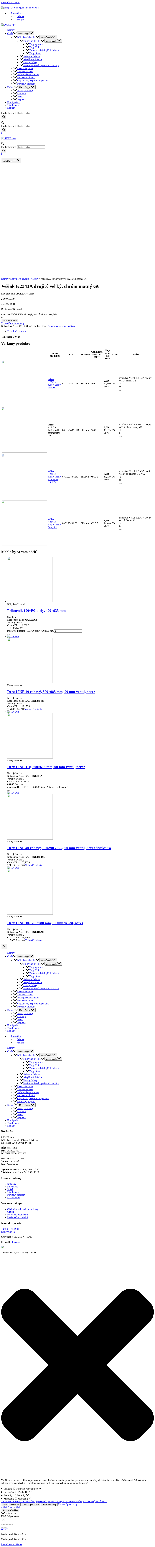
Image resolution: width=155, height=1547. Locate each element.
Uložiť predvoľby (49, 1504)
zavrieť (4, 1529)
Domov (11, 30)
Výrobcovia (13, 105)
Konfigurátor (13, 102)
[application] (15, 33)
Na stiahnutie (13, 1197)
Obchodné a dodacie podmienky (22, 1209)
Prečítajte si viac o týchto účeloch (91, 1501)
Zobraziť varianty (33, 709)
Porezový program (26, 83)
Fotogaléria (12, 1186)
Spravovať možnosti (11, 1501)
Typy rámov (35, 53)
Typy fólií (34, 47)
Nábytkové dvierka (26, 37)
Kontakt (11, 107)
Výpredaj (21, 99)
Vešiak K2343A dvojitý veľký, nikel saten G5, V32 (54, 476)
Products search (8, 113)
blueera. (16, 1242)
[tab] (80, 331)
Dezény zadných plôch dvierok (44, 50)
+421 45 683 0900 (10, 1229)
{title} (4, 1507)
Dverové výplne (25, 68)
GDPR (10, 1212)
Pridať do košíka (9, 320)
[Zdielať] (5, 1524)
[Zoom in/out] (11, 1524)
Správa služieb (28, 1501)
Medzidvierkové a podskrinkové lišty (41, 65)
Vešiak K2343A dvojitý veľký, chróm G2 (54, 383)
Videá (10, 1189)
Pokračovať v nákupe (11, 1544)
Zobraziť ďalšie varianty (12, 323)
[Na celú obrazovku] (8, 1524)
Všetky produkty (25, 90)
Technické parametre (17, 331)
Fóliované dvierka (32, 41)
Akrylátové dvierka (32, 59)
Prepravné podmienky (17, 1214)
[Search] (3, 117)
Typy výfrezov (36, 44)
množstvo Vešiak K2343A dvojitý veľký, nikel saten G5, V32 (135, 472)
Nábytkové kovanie (19, 279)
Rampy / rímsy (30, 62)
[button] (77, 1365)
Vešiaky (34, 279)
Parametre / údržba (26, 77)
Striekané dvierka (31, 56)
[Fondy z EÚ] (2, 1247)
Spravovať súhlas (10, 1510)
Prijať (4, 1504)
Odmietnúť (14, 1504)
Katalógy (11, 1184)
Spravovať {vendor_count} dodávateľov (55, 1501)
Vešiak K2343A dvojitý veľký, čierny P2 (54, 523)
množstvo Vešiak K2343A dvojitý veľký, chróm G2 (135, 379)
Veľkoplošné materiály (28, 74)
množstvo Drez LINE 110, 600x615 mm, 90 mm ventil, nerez (36, 787)
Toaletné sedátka (25, 71)
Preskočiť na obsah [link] (10, 2)
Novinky (21, 93)
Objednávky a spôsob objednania (33, 80)
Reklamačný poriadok (17, 1217)
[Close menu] (4, 946)
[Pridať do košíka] (120, 390)
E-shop (10, 87)
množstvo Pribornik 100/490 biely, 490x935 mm (30, 631)
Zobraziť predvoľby (30, 1504)
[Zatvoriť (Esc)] (2, 1524)
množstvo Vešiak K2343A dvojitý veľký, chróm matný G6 (29, 314)
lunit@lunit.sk (8, 1231)
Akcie (20, 96)
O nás (10, 33)
